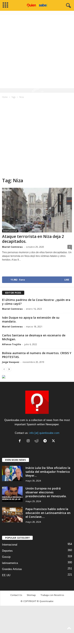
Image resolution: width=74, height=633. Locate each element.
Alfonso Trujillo (11, 344)
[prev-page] (4, 369)
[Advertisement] (37, 51)
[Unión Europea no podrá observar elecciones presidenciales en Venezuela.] (12, 494)
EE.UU (6, 575)
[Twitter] (54, 441)
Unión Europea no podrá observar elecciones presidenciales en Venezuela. (46, 492)
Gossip (6, 556)
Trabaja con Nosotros (52, 595)
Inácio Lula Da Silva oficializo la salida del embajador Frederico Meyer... (47, 471)
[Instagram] (29, 441)
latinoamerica (10, 563)
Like (66, 279)
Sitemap (31, 595)
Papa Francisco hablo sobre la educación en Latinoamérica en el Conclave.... (48, 513)
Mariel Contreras (12, 246)
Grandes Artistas (12, 569)
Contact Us (16, 595)
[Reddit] (37, 441)
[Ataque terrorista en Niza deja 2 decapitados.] (37, 210)
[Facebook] (20, 441)
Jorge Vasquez (10, 361)
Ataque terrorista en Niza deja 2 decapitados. (33, 239)
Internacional (10, 230)
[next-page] (9, 369)
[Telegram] (46, 441)
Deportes (7, 550)
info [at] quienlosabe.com (44, 432)
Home (5, 97)
